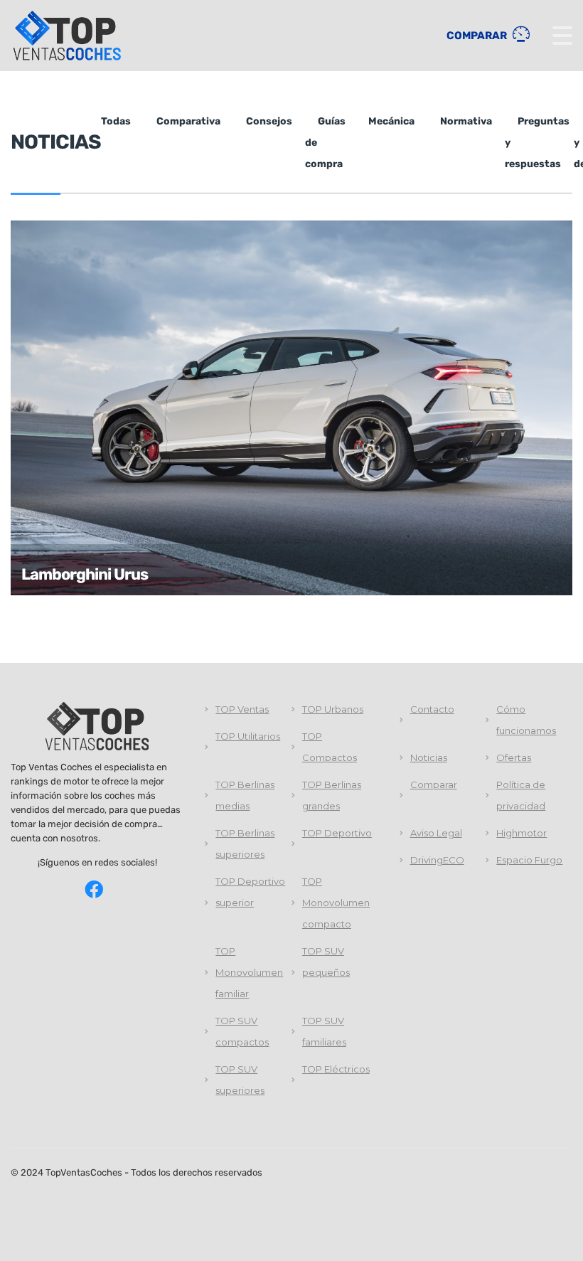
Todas (116, 121)
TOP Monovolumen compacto (336, 903)
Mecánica (391, 121)
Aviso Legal (436, 833)
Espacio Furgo (529, 860)
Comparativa (188, 121)
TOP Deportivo (337, 833)
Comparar (477, 35)
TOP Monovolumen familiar (249, 972)
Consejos (269, 121)
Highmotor (521, 833)
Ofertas (513, 757)
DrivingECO (437, 860)
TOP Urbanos (332, 709)
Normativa (466, 121)
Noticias (428, 757)
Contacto (432, 709)
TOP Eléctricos (336, 1069)
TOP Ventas (242, 709)
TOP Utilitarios (247, 736)
